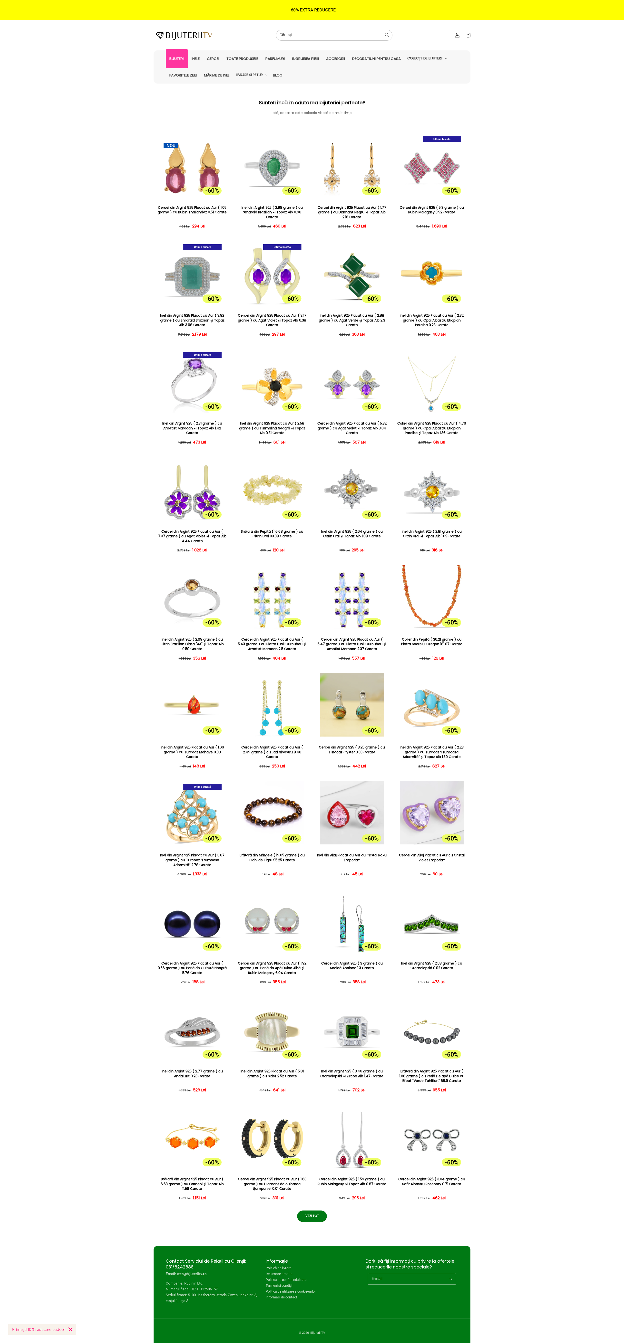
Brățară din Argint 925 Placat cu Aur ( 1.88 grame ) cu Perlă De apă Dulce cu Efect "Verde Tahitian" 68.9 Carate (431, 1076)
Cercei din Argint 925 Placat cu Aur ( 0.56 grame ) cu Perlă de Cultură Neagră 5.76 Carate (192, 968)
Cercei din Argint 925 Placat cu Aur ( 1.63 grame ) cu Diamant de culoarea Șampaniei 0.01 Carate (272, 1184)
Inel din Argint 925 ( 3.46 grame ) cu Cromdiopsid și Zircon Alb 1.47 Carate (351, 1073)
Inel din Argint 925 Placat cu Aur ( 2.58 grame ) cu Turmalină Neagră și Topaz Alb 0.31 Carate (272, 428)
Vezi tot (312, 1215)
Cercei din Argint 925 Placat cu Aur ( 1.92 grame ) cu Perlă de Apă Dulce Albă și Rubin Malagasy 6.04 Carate (272, 968)
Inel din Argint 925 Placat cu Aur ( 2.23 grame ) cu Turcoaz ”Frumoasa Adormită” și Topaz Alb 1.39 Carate (432, 752)
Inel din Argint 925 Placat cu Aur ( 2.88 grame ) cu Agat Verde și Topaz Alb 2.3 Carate (352, 320)
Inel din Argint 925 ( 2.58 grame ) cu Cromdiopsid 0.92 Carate (431, 966)
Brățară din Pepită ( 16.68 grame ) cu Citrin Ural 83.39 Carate (272, 534)
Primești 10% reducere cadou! (38, 1329)
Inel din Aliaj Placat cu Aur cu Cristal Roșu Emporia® (352, 857)
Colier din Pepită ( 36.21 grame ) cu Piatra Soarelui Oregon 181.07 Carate (431, 642)
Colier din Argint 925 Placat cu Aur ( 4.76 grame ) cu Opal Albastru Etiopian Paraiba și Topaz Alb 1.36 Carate (431, 428)
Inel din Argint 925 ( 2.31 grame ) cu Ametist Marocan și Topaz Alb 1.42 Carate (192, 428)
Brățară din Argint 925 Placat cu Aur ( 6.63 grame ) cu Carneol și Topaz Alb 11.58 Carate (192, 1184)
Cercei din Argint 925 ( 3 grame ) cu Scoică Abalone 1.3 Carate (352, 966)
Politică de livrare (278, 1268)
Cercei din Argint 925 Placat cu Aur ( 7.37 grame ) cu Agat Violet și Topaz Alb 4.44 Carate (192, 536)
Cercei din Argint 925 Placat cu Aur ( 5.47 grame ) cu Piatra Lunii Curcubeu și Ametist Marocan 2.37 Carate (352, 644)
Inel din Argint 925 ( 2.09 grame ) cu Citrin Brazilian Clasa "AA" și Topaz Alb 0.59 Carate (192, 644)
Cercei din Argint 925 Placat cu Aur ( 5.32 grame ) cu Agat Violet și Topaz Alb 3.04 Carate (352, 428)
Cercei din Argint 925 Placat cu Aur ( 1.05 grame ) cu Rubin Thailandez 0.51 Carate (192, 210)
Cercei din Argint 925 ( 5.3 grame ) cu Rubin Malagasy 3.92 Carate (432, 210)
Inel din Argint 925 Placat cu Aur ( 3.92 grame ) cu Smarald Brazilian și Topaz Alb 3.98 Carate (192, 320)
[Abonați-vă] (450, 1278)
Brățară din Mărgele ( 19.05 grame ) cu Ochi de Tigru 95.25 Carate (272, 857)
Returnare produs (279, 1274)
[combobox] (334, 35)
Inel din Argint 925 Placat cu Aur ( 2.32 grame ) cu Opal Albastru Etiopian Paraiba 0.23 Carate (432, 320)
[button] (426, 58)
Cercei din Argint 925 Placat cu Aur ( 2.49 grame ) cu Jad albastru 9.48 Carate (272, 752)
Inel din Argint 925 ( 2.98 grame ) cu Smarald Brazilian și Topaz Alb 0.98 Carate (272, 212)
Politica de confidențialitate (286, 1280)
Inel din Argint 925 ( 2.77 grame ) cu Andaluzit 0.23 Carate (192, 1073)
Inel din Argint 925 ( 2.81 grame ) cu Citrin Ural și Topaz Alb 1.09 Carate (432, 534)
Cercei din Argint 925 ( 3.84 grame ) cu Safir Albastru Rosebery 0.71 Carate (431, 1181)
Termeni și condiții (279, 1285)
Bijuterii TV (317, 1332)
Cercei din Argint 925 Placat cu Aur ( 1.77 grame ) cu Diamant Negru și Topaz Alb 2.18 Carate (352, 212)
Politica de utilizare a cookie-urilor (291, 1291)
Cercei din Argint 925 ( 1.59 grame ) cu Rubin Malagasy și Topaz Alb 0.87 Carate (352, 1181)
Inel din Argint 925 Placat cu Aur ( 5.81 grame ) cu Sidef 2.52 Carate (272, 1073)
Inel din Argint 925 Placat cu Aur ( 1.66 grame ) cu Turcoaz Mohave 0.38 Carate (192, 752)
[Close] (70, 1329)
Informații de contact (281, 1297)
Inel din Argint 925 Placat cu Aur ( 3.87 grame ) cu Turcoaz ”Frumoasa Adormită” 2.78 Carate (192, 860)
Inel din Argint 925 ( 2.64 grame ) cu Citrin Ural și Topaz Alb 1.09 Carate (352, 534)
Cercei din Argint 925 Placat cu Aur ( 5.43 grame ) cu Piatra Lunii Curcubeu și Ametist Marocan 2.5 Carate (272, 644)
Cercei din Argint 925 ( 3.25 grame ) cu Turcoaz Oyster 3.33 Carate (352, 750)
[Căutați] (387, 35)
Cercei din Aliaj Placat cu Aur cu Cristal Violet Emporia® (432, 857)
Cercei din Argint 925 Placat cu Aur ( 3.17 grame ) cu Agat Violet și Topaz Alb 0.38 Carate (272, 320)
